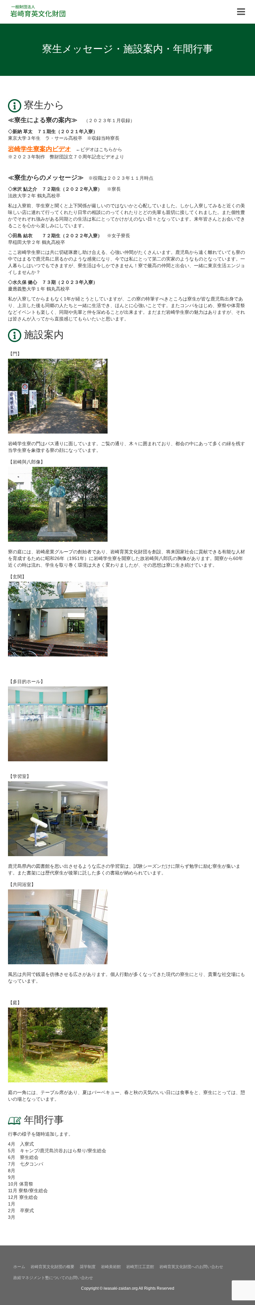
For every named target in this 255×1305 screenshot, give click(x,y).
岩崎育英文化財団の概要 (52, 1266)
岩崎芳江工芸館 (140, 1266)
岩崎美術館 (111, 1266)
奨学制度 (88, 1266)
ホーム (19, 1266)
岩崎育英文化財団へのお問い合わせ (191, 1266)
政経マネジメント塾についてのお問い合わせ (53, 1277)
